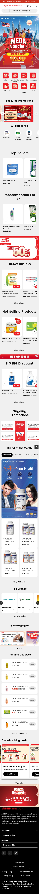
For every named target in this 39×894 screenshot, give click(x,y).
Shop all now (19, 303)
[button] (2, 5)
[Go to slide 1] (17, 648)
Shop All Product (18, 733)
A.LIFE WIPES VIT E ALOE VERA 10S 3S (19, 710)
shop (32, 664)
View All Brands (18, 616)
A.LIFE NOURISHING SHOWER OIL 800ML (20, 662)
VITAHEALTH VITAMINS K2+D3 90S (9, 540)
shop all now (18, 582)
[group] (7, 134)
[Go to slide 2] (19, 648)
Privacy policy (7, 872)
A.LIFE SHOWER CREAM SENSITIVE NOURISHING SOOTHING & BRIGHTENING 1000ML (20, 686)
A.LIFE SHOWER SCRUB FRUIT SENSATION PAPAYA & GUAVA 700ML (20, 722)
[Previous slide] (3, 113)
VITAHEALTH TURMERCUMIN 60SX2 (27, 570)
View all (19, 783)
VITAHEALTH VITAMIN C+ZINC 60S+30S (9, 570)
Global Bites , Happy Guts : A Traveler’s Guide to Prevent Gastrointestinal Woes (15, 766)
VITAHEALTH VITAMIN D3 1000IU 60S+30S (28, 540)
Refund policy (25, 876)
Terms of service (26, 872)
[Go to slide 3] (21, 648)
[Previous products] (6, 173)
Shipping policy (7, 876)
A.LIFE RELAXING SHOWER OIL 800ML (19, 698)
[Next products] (33, 173)
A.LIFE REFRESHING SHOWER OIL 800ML (20, 674)
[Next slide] (36, 113)
